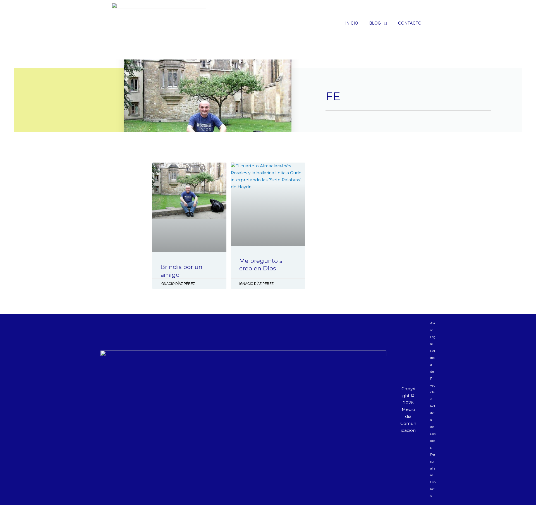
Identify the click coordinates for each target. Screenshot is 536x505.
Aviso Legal (433, 333)
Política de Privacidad (432, 375)
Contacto (410, 23)
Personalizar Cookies (433, 475)
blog (375, 23)
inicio (351, 23)
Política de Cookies (433, 427)
